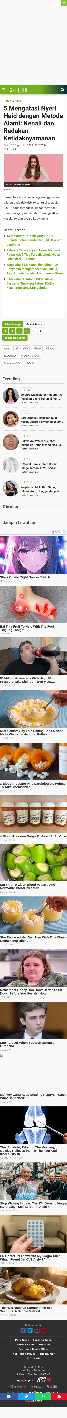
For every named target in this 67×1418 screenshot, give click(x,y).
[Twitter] (30, 1330)
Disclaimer (47, 1353)
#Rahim (50, 348)
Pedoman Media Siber (33, 1349)
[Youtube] (44, 1330)
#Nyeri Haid (21, 348)
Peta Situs (22, 1339)
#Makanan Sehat (12, 363)
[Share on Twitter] (26, 1397)
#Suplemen (10, 355)
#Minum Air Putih (30, 355)
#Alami (37, 348)
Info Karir (33, 1358)
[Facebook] (23, 1330)
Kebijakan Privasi (25, 1353)
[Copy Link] (59, 1397)
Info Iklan (44, 1344)
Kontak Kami (25, 1344)
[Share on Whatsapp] (43, 1397)
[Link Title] (4, 89)
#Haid (7, 348)
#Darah (30, 363)
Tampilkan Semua (15, 337)
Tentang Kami (42, 1339)
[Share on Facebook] (9, 1397)
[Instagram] (37, 1330)
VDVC (46, 1374)
